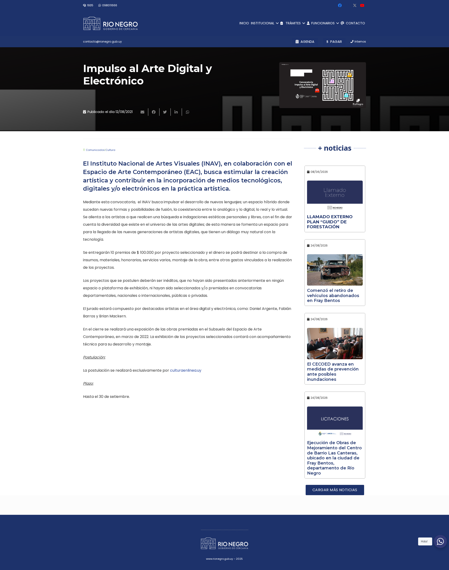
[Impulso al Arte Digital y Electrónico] (322, 85)
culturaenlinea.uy (185, 370)
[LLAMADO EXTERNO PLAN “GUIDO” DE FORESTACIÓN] (335, 196)
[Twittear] (165, 112)
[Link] (110, 23)
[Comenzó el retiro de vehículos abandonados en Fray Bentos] (335, 270)
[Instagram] (347, 5)
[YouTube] (362, 5)
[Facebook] (340, 5)
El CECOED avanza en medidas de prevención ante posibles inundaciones (333, 372)
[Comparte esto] (153, 112)
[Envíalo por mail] (142, 112)
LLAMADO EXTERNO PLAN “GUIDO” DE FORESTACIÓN (330, 221)
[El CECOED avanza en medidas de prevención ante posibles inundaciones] (335, 343)
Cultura (110, 150)
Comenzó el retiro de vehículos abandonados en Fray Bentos (333, 295)
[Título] (354, 5)
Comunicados (95, 150)
